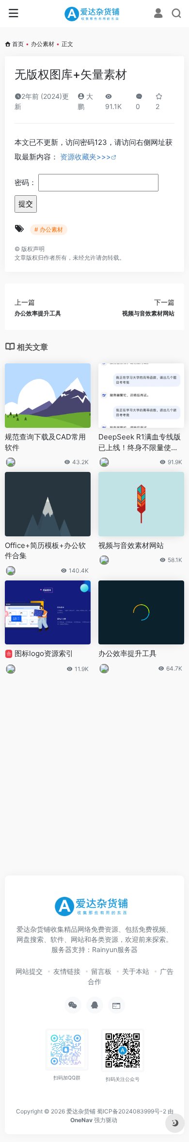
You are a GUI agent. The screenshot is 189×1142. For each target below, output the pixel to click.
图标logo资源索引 (40, 653)
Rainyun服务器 (115, 949)
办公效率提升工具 (127, 653)
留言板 (101, 971)
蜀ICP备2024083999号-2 (131, 1111)
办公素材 (42, 43)
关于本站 (135, 971)
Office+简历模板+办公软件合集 (45, 550)
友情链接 (66, 971)
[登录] (158, 14)
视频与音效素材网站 (131, 545)
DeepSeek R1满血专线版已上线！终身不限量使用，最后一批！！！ (139, 442)
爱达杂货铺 (80, 1111)
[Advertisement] (94, 769)
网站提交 (29, 971)
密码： (26, 182)
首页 (18, 43)
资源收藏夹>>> (85, 156)
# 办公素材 (48, 229)
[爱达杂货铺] (94, 13)
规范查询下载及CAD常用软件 (45, 442)
